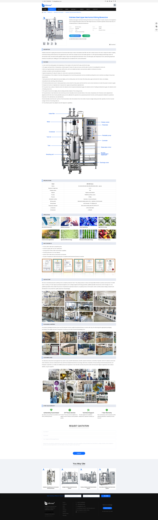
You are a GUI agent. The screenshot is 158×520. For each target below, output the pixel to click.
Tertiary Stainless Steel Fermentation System (88, 488)
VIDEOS (82, 9)
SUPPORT (74, 9)
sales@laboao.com (57, 1)
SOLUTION (60, 9)
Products (65, 504)
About (64, 508)
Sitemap (64, 515)
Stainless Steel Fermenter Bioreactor (73, 12)
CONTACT (95, 9)
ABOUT (88, 9)
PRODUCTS (52, 9)
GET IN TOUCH (107, 508)
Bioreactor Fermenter (59, 12)
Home (64, 502)
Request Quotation (75, 35)
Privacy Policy (66, 513)
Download (112, 44)
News (64, 506)
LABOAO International (82, 512)
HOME (44, 9)
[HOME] (46, 5)
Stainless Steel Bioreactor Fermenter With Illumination (51, 488)
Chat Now (86, 35)
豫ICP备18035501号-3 (49, 516)
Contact (64, 509)
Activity (64, 511)
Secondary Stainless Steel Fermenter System (107, 488)
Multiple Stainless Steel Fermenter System (69, 488)
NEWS (66, 9)
